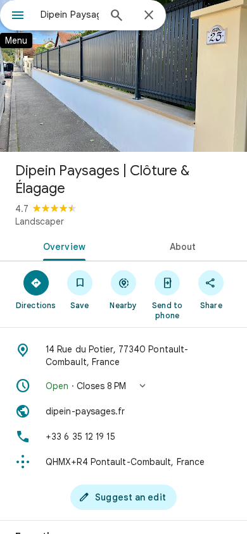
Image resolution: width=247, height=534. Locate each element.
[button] (123, 386)
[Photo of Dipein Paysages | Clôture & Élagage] (123, 76)
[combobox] (70, 14)
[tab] (62, 245)
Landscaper (39, 221)
